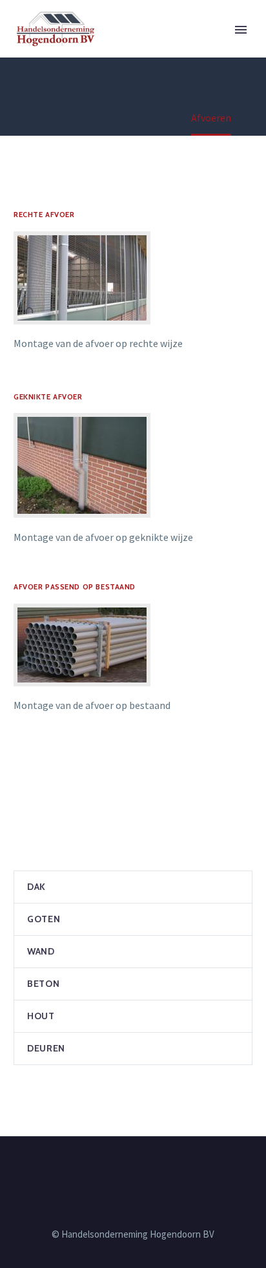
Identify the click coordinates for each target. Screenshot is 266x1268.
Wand (41, 951)
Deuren (46, 1048)
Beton (43, 983)
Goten (44, 919)
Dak (36, 887)
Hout (41, 1016)
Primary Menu (240, 29)
